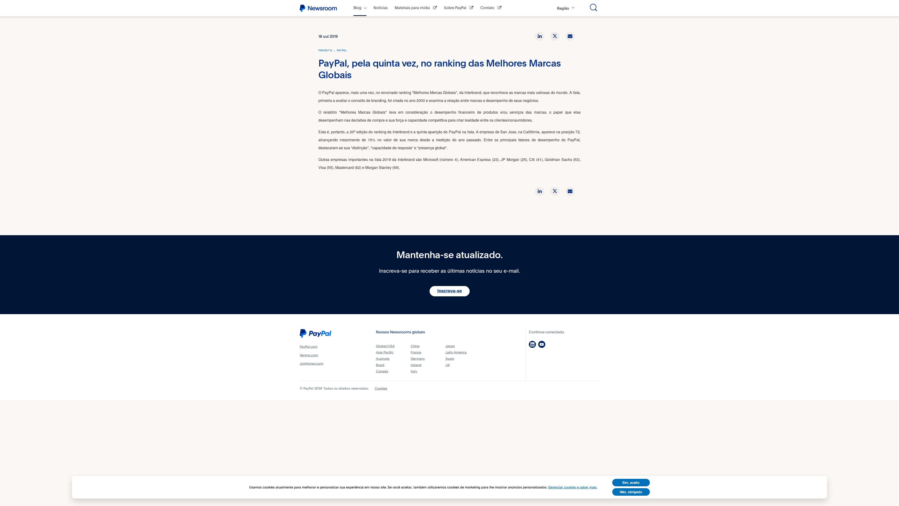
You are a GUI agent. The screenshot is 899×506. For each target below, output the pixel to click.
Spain (450, 359)
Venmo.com (309, 355)
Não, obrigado (631, 492)
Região (563, 8)
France (416, 352)
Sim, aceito (631, 482)
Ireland (416, 365)
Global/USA (385, 346)
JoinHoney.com (311, 363)
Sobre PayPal (455, 8)
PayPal (342, 50)
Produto (325, 50)
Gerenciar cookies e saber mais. (572, 487)
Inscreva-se (449, 291)
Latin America (456, 352)
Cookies (381, 388)
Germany (418, 359)
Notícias (380, 8)
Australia (383, 359)
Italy (414, 371)
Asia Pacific (385, 352)
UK (448, 365)
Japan (450, 346)
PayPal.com (308, 347)
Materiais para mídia (413, 8)
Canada (382, 371)
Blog (357, 8)
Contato (487, 8)
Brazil (380, 365)
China (415, 346)
